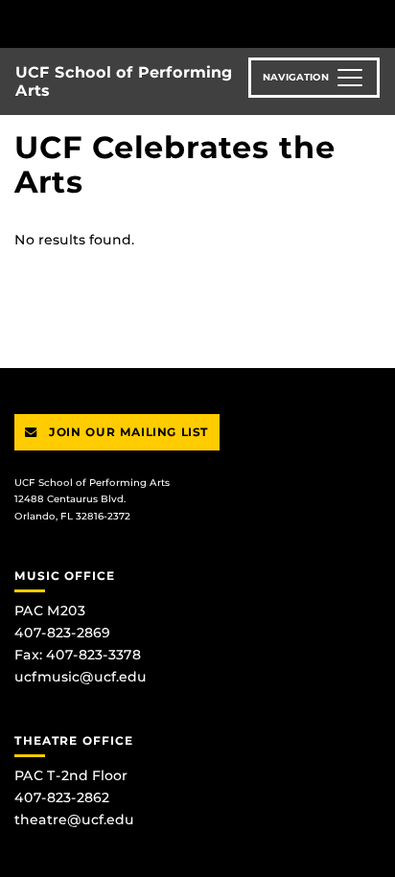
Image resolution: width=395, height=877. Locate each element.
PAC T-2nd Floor (71, 775)
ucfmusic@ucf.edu (80, 676)
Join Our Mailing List (127, 432)
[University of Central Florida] (146, 23)
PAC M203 (49, 610)
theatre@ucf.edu (74, 819)
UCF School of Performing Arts (124, 81)
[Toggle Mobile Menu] (375, 22)
